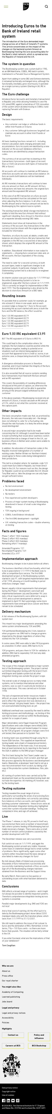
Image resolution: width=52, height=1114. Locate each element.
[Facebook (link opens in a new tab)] (3, 1100)
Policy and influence (39, 1036)
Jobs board (7, 1002)
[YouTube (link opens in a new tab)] (13, 1100)
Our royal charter (10, 981)
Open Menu (6, 7)
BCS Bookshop (39, 1046)
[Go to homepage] (26, 6)
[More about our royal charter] (11, 1065)
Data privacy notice (10, 1088)
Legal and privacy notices (13, 1013)
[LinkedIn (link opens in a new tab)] (8, 1100)
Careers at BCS (13, 1046)
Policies (5, 1023)
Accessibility (8, 1018)
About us (6, 971)
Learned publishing (11, 997)
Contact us (13, 1035)
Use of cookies (8, 1095)
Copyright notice (8, 1092)
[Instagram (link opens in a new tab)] (17, 1100)
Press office (7, 976)
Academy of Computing (12, 992)
